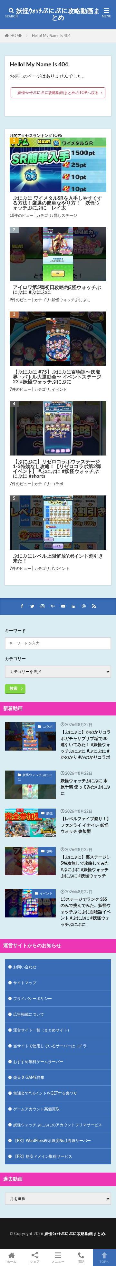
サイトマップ (24, 983)
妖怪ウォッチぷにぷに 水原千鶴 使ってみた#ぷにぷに (85, 787)
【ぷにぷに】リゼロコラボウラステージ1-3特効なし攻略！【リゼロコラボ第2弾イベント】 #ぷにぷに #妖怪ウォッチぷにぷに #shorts (57, 469)
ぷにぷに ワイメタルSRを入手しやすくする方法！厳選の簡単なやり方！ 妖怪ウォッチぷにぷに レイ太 (57, 203)
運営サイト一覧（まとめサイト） (42, 1030)
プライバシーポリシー (32, 999)
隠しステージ (65, 215)
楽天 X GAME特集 (28, 1077)
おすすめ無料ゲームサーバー (38, 1062)
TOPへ (104, 1261)
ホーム (11, 1261)
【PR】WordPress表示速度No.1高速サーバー (52, 1141)
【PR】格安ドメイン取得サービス (42, 1156)
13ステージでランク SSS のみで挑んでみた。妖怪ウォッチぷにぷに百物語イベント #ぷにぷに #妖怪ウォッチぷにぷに (86, 912)
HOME (16, 36)
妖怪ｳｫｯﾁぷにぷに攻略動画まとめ (58, 14)
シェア (35, 1261)
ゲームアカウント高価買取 (36, 1109)
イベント (59, 389)
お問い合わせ (24, 967)
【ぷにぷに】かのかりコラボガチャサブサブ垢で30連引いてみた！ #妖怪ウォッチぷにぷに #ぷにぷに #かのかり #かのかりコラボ (86, 745)
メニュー (58, 1261)
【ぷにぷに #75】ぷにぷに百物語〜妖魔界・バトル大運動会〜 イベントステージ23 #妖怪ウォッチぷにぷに (57, 377)
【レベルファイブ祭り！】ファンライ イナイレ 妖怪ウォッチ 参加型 (86, 825)
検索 (13, 688)
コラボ (57, 484)
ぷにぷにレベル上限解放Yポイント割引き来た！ (58, 558)
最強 (49, 813)
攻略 (49, 851)
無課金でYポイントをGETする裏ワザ (45, 1093)
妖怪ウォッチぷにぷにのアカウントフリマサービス (57, 1125)
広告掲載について (28, 1014)
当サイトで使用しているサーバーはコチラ (50, 1046)
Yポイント (61, 569)
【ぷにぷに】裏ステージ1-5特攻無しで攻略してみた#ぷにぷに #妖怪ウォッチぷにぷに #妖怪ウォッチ (86, 866)
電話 (81, 1261)
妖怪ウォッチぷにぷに (71, 300)
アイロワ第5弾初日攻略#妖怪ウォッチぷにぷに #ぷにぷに (57, 290)
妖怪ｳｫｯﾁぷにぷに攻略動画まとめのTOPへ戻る (58, 93)
